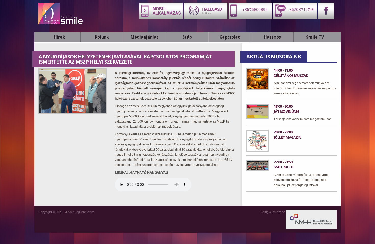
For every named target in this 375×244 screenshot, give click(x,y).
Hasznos (272, 37)
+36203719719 (300, 9)
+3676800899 (254, 9)
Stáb (187, 37)
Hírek (59, 37)
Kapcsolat (230, 37)
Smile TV (315, 37)
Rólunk (102, 37)
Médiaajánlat (144, 37)
